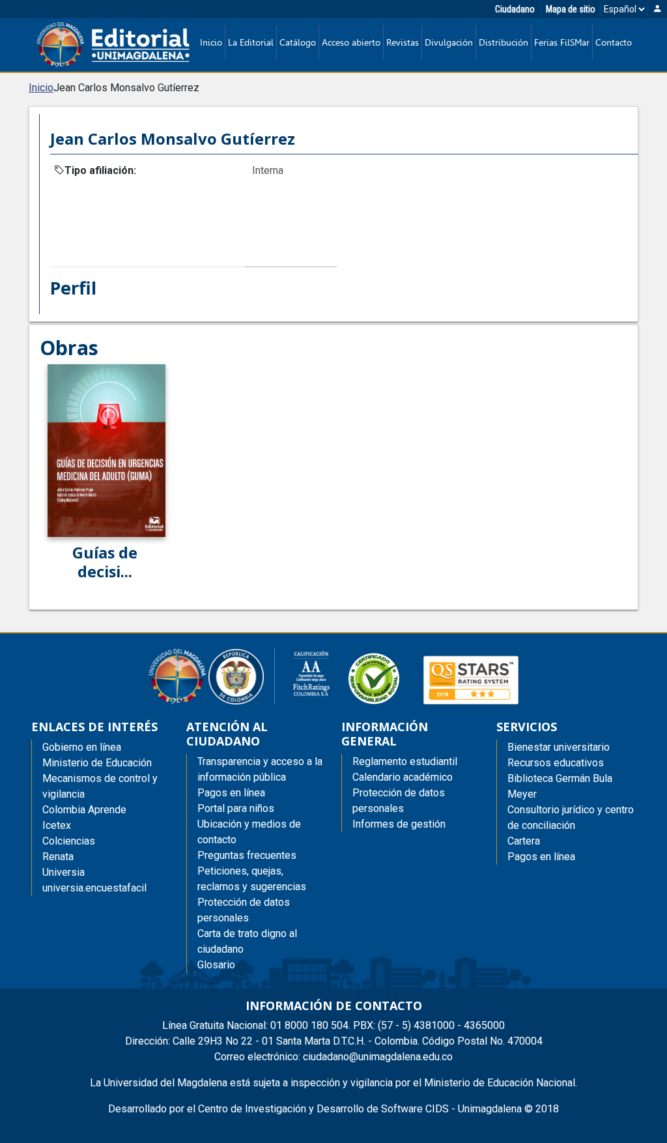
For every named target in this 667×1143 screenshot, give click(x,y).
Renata (58, 856)
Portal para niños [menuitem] (235, 808)
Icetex (56, 825)
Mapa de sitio (570, 9)
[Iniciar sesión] (657, 9)
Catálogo (297, 42)
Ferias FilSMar (561, 42)
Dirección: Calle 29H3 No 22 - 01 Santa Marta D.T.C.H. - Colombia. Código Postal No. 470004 (334, 1041)
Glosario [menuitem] (216, 965)
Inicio (211, 42)
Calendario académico (402, 777)
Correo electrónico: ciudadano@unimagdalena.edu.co (333, 1056)
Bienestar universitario (558, 747)
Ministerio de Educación (97, 763)
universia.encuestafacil (94, 888)
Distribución (503, 42)
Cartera (523, 841)
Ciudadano (515, 9)
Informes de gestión (399, 824)
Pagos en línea (541, 856)
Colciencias (68, 841)
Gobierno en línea (81, 747)
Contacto (613, 42)
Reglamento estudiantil (404, 761)
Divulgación (449, 42)
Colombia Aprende (84, 809)
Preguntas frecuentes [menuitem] (246, 855)
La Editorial (251, 42)
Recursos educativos (555, 763)
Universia (63, 872)
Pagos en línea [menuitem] (231, 793)
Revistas (402, 42)
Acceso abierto (351, 42)
